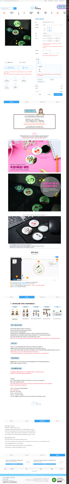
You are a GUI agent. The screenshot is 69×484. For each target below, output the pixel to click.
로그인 (46, 0)
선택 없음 (40, 66)
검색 (15, 8)
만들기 (27, 67)
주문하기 (58, 94)
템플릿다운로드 (10, 62)
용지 (36, 33)
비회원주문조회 (50, 0)
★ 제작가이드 (61, 0)
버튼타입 (36, 27)
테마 (36, 22)
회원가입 (56, 0)
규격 (36, 35)
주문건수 (36, 53)
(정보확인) (35, 479)
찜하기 (40, 94)
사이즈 (36, 38)
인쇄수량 (36, 50)
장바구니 (49, 94)
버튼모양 (36, 24)
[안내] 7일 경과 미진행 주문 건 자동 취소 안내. (11, 0)
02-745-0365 (5, 479)
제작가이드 (24, 62)
